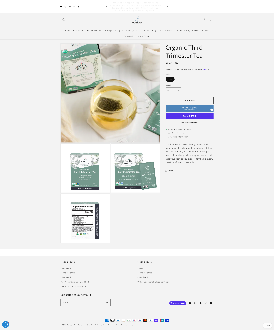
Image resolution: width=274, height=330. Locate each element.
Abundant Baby (72, 325)
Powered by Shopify (85, 325)
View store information (178, 136)
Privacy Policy (66, 277)
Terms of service (127, 325)
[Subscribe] (107, 302)
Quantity (169, 85)
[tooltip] (211, 109)
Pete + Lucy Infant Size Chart (73, 286)
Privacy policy (113, 325)
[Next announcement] (167, 6)
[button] (63, 20)
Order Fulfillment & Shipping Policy (153, 281)
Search (140, 268)
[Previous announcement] (106, 6)
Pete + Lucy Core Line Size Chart (74, 281)
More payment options (189, 122)
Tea (170, 79)
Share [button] (170, 170)
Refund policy (143, 277)
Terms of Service (67, 272)
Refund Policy (66, 268)
